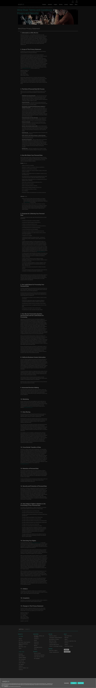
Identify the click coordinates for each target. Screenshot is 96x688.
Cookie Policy (6, 686)
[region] (48, 683)
